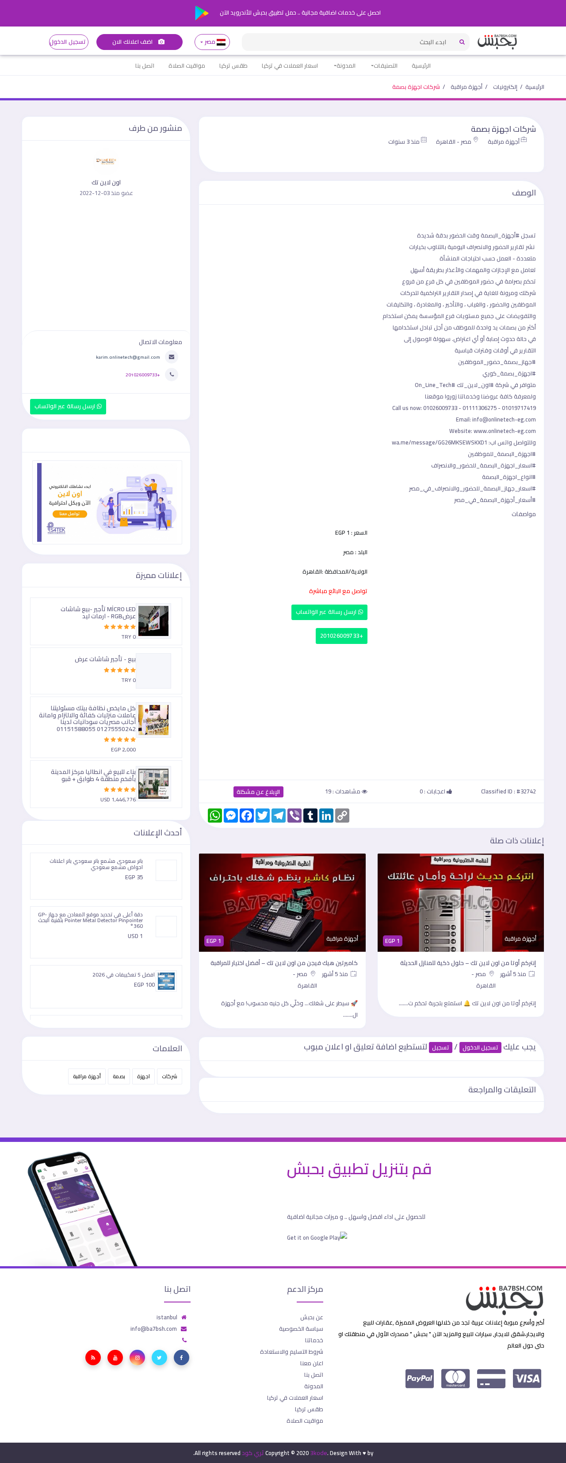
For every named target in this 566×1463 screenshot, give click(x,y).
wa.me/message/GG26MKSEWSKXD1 (439, 442)
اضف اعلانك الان (133, 41)
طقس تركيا (233, 65)
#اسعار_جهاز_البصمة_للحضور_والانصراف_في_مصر (472, 488)
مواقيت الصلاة (186, 65)
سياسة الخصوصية (301, 1328)
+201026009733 (341, 635)
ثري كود (253, 1453)
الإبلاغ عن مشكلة (258, 791)
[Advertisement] (371, 710)
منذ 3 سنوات (404, 141)
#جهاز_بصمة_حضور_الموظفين (497, 361)
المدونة (346, 65)
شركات (169, 1076)
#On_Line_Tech (435, 384)
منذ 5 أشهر (514, 974)
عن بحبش (311, 1317)
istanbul (167, 1317)
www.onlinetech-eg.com (505, 430)
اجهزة (143, 1076)
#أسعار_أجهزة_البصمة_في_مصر (495, 499)
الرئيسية (421, 65)
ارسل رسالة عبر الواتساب (327, 611)
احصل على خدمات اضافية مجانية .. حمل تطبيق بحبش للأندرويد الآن (299, 12)
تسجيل (440, 1047)
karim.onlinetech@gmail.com (128, 356)
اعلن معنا (311, 1363)
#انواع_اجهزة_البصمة (509, 476)
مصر (210, 41)
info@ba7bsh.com (153, 1328)
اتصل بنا (144, 65)
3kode (318, 1453)
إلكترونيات (505, 86)
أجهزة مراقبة (466, 86)
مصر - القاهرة (453, 141)
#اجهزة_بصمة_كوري (509, 373)
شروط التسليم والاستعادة (291, 1351)
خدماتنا (314, 1340)
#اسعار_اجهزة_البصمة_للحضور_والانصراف (483, 465)
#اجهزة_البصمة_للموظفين (502, 453)
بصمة (119, 1076)
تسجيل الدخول (67, 41)
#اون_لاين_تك (475, 384)
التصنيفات (386, 65)
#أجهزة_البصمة (500, 235)
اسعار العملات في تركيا (290, 65)
